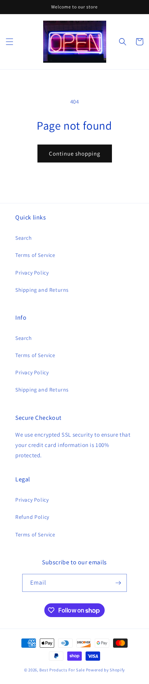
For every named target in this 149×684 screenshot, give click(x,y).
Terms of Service (35, 255)
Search (23, 237)
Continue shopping (74, 153)
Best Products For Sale (61, 670)
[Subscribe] (118, 583)
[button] (9, 41)
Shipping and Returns (42, 289)
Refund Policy (32, 516)
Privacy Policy (32, 272)
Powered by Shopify (105, 670)
